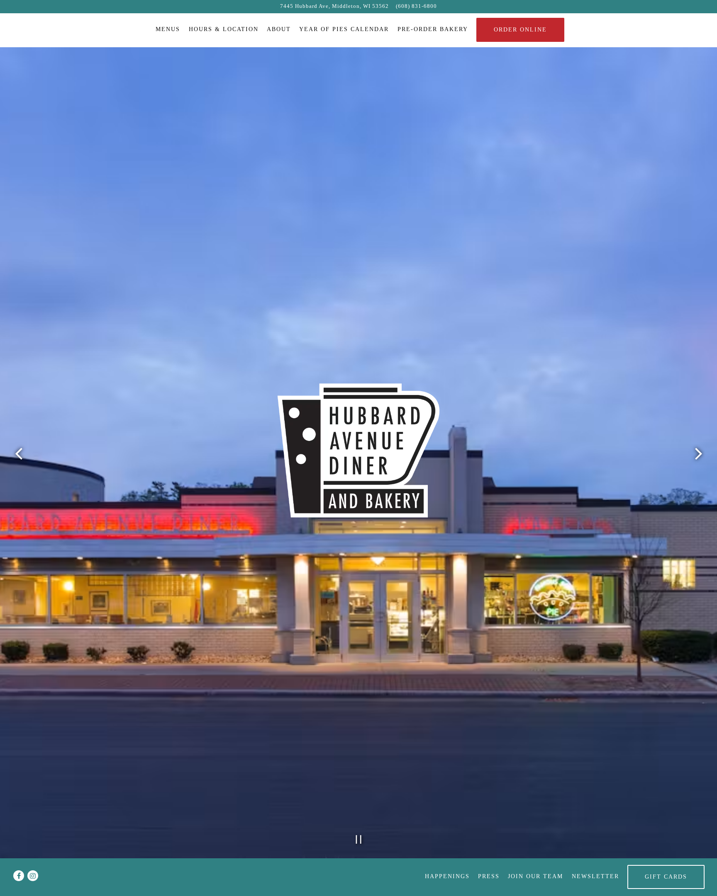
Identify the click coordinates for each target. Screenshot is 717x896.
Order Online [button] (520, 29)
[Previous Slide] (18, 453)
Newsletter (595, 876)
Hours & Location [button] (224, 29)
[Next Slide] (698, 453)
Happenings (447, 876)
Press (489, 876)
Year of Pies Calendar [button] (344, 29)
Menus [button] (168, 29)
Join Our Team (535, 876)
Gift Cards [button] (666, 876)
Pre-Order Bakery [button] (433, 29)
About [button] (279, 29)
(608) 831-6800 (416, 6)
